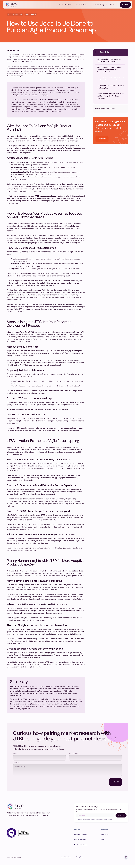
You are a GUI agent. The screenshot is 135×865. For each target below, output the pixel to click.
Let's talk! (102, 139)
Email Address (73, 753)
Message (16, 762)
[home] (11, 5)
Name (15, 753)
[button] (82, 5)
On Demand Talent (81, 5)
